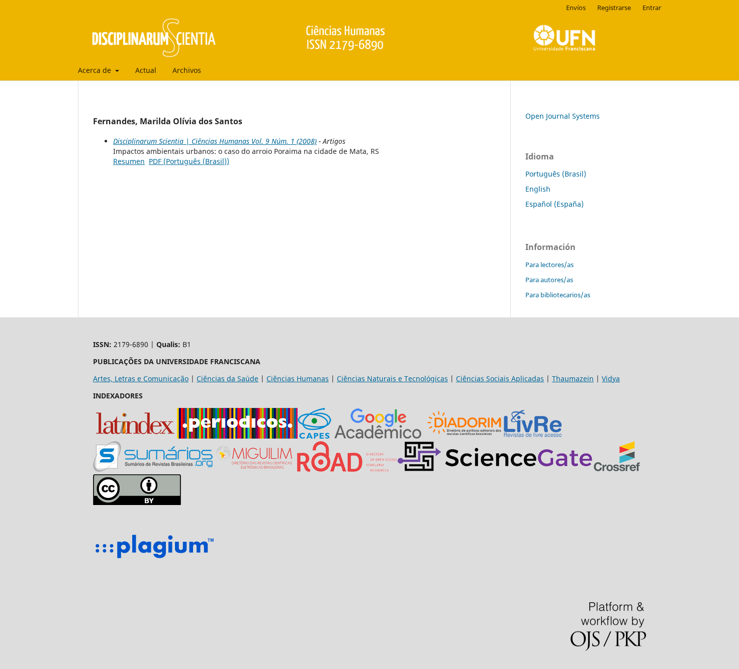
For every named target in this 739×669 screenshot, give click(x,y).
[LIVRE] (533, 436)
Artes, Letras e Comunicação (141, 378)
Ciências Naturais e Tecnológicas (392, 378)
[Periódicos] (237, 436)
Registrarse (614, 7)
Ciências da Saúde (227, 378)
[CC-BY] (137, 502)
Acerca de (95, 70)
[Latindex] (135, 436)
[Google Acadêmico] (378, 436)
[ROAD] (347, 469)
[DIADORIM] (464, 436)
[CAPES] (314, 436)
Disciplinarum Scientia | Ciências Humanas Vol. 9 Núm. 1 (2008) (215, 141)
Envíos (576, 7)
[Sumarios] (153, 469)
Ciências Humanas (297, 378)
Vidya (611, 378)
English (537, 189)
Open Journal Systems (562, 116)
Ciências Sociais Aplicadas (500, 378)
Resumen (129, 161)
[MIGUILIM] (255, 469)
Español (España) (554, 204)
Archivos (186, 70)
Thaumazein (573, 378)
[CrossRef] (616, 469)
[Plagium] (154, 559)
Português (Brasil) (555, 174)
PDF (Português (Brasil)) (189, 161)
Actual (145, 70)
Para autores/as (549, 279)
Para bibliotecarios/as (557, 294)
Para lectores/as (549, 264)
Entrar (651, 7)
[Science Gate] (495, 469)
